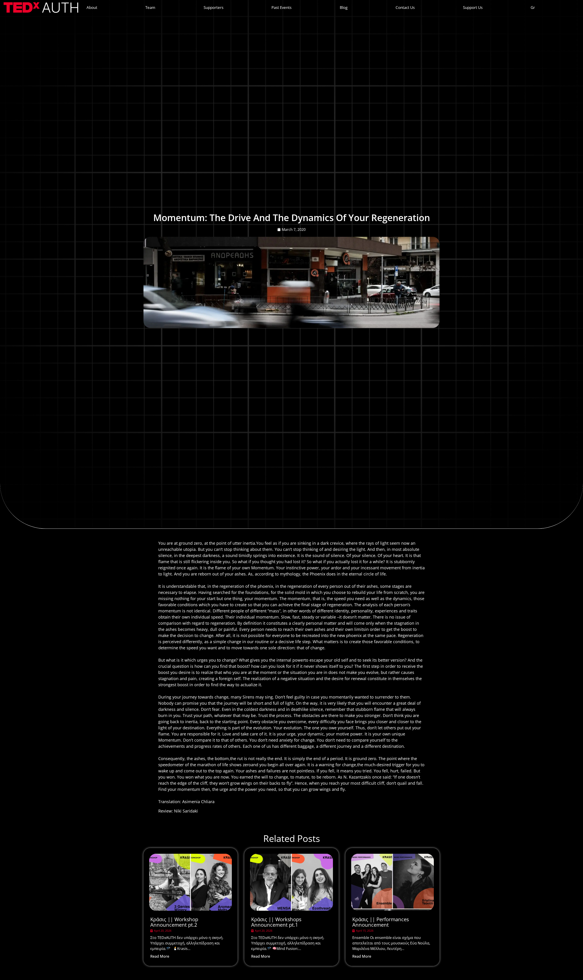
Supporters (213, 7)
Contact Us (405, 7)
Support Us (473, 7)
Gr (533, 7)
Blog (344, 7)
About (92, 7)
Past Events (281, 7)
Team (150, 7)
